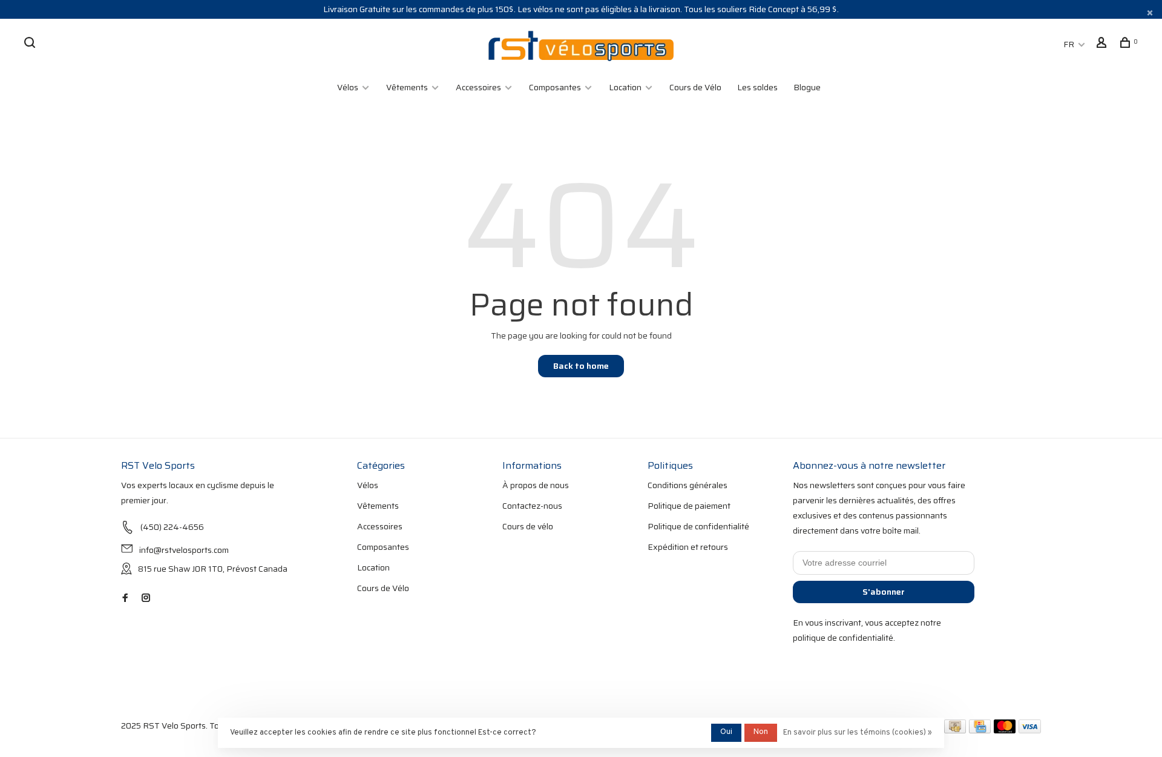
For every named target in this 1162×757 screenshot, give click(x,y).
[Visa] (1030, 730)
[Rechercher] (31, 44)
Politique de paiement (689, 505)
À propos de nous (535, 485)
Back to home (581, 365)
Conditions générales (687, 485)
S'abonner (883, 591)
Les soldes (757, 87)
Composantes (555, 87)
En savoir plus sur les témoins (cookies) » (857, 733)
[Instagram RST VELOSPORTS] (146, 598)
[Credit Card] (980, 730)
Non (760, 732)
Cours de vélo (527, 526)
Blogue (807, 87)
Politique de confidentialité (698, 526)
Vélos (347, 87)
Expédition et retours (688, 547)
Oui (726, 732)
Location (625, 87)
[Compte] (1103, 44)
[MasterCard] (1005, 730)
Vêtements (407, 87)
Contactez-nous (532, 505)
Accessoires (478, 87)
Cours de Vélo (695, 87)
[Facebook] (125, 598)
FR (1068, 44)
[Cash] (955, 730)
